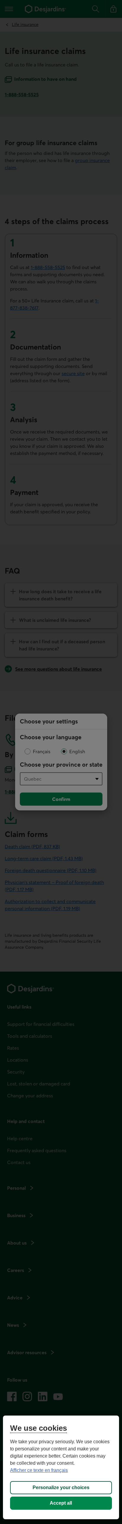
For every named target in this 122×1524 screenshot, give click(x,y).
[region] (61, 1467)
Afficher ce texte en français (39, 1470)
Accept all (61, 1503)
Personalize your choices (61, 1487)
